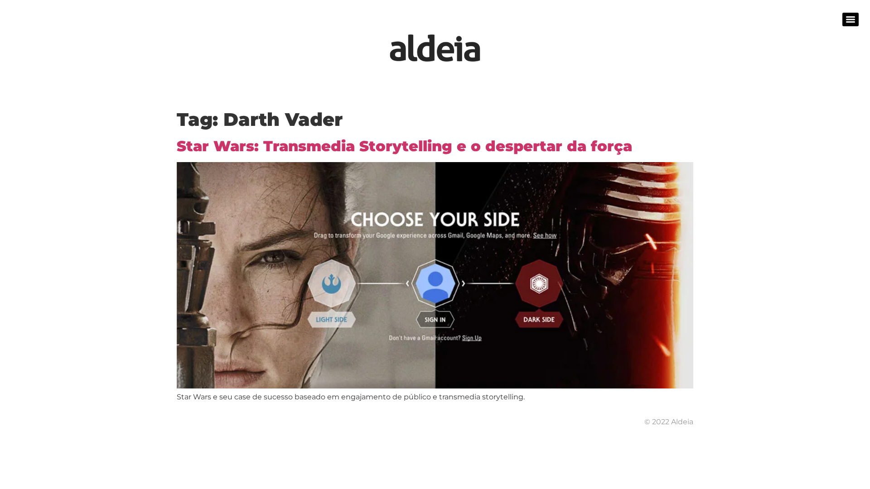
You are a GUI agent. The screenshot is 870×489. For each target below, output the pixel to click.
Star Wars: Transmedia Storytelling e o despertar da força (404, 146)
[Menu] (850, 19)
